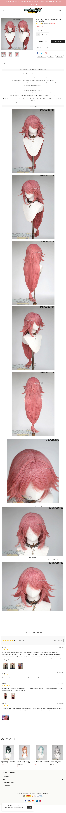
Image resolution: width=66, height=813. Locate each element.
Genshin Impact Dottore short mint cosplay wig (41, 762)
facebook (37, 53)
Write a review (57, 640)
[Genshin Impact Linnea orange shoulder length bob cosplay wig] (24, 752)
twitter (41, 53)
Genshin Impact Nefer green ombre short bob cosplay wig (8, 762)
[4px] (34, 796)
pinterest (46, 53)
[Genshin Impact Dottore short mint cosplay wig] (41, 752)
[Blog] (24, 796)
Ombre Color (59, 56)
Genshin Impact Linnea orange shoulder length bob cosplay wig (24, 763)
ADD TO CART (43, 41)
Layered (51, 56)
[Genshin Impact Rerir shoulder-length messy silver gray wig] (57, 752)
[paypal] (40, 796)
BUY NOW (58, 41)
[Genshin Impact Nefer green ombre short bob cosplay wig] (8, 752)
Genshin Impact (41, 56)
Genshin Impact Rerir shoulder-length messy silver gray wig (57, 763)
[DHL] (28, 796)
